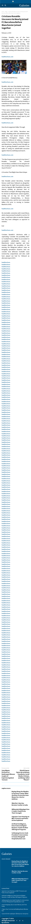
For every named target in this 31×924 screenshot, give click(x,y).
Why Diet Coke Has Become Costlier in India (20, 804)
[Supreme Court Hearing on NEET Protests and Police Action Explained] (6, 818)
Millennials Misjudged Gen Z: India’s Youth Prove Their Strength (20, 811)
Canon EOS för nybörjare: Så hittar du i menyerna (15, 913)
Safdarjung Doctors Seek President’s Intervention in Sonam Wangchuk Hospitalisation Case (15, 901)
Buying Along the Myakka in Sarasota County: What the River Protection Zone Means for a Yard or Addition (20, 795)
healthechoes (6, 262)
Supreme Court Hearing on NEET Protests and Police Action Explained (20, 818)
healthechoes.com (7, 57)
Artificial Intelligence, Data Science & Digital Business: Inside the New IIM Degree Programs (14, 896)
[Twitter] (22, 920)
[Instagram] (20, 920)
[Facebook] (17, 920)
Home (3, 11)
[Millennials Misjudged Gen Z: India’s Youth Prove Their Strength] (6, 810)
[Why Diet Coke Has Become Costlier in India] (6, 804)
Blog (6, 11)
